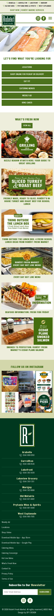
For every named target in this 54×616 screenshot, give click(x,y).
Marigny (44, 3)
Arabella (12, 3)
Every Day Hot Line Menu (27, 277)
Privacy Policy (7, 574)
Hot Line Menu (7, 558)
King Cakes (27, 103)
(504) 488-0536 (28, 464)
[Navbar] (50, 18)
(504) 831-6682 (28, 499)
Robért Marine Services (32, 10)
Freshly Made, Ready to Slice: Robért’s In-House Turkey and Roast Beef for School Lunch (27, 201)
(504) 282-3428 (28, 473)
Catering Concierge (10, 553)
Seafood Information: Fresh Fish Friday (27, 312)
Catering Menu (8, 548)
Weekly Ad (27, 96)
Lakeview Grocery (27, 478)
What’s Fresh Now (9, 563)
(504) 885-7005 (28, 517)
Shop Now (14, 10)
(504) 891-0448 (28, 508)
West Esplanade (45, 6)
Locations (27, 67)
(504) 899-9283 (28, 455)
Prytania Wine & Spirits (26, 6)
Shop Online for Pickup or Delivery (27, 74)
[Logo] (9, 20)
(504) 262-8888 (28, 490)
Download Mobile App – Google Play (17, 543)
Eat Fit (27, 81)
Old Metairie (10, 6)
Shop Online (6, 532)
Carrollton (22, 3)
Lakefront (34, 3)
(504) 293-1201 (28, 482)
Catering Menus (27, 88)
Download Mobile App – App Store (16, 538)
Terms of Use (7, 579)
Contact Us (6, 569)
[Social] (38, 18)
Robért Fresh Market (17, 609)
